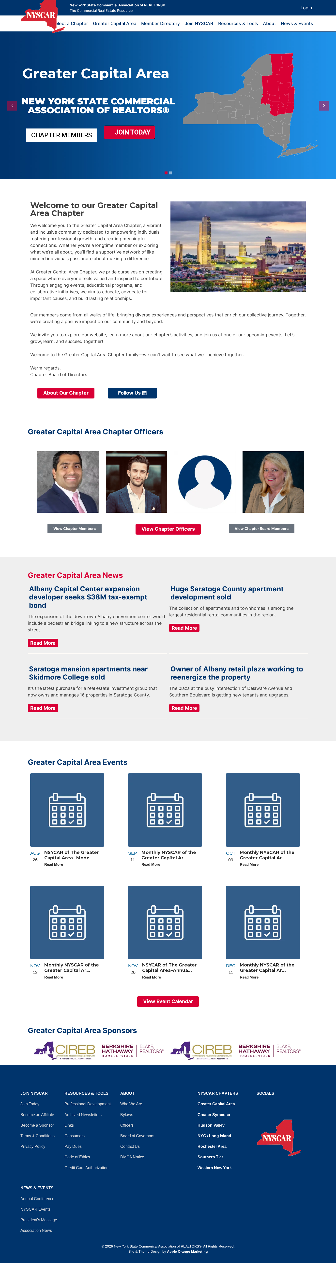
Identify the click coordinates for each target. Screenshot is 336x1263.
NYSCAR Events (35, 1209)
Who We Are (131, 1104)
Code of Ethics (77, 1157)
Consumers (74, 1136)
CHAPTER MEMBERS (61, 135)
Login (306, 7)
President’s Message (38, 1220)
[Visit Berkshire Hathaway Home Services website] (134, 1050)
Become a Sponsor (37, 1125)
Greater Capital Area (114, 23)
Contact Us (130, 1146)
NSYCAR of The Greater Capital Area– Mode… (71, 855)
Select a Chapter (70, 23)
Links (69, 1125)
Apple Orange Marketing (187, 1251)
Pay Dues (73, 1146)
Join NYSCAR (199, 23)
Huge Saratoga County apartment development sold (227, 593)
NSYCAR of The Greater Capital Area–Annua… (169, 968)
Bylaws (126, 1115)
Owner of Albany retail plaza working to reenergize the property (236, 673)
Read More (43, 643)
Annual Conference (37, 1199)
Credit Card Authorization (86, 1168)
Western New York (215, 1168)
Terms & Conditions (37, 1136)
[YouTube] (260, 1103)
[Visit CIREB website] (202, 1051)
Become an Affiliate (37, 1115)
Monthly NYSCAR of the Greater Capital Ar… (168, 855)
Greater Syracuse (214, 1115)
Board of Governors (137, 1136)
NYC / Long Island (214, 1136)
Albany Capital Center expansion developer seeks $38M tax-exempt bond (88, 597)
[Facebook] (258, 1103)
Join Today (131, 132)
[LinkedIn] (262, 1103)
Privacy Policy (32, 1146)
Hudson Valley (211, 1125)
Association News (36, 1230)
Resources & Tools (238, 23)
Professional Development (87, 1104)
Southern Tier (210, 1157)
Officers (127, 1125)
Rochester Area (212, 1146)
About (269, 23)
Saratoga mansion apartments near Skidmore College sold (88, 673)
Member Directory (160, 23)
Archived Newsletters (83, 1115)
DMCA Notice (132, 1157)
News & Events (297, 23)
